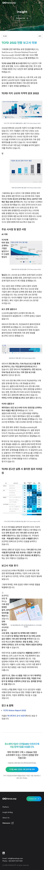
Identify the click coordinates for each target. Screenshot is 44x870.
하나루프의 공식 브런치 (16, 715)
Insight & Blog (7, 812)
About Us (5, 817)
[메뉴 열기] (39, 3)
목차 (40, 36)
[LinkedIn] (3, 853)
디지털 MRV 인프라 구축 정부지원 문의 (22, 769)
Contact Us (32, 799)
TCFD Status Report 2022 (14, 710)
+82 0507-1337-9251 (15, 861)
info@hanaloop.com (15, 858)
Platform (5, 807)
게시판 (5, 36)
